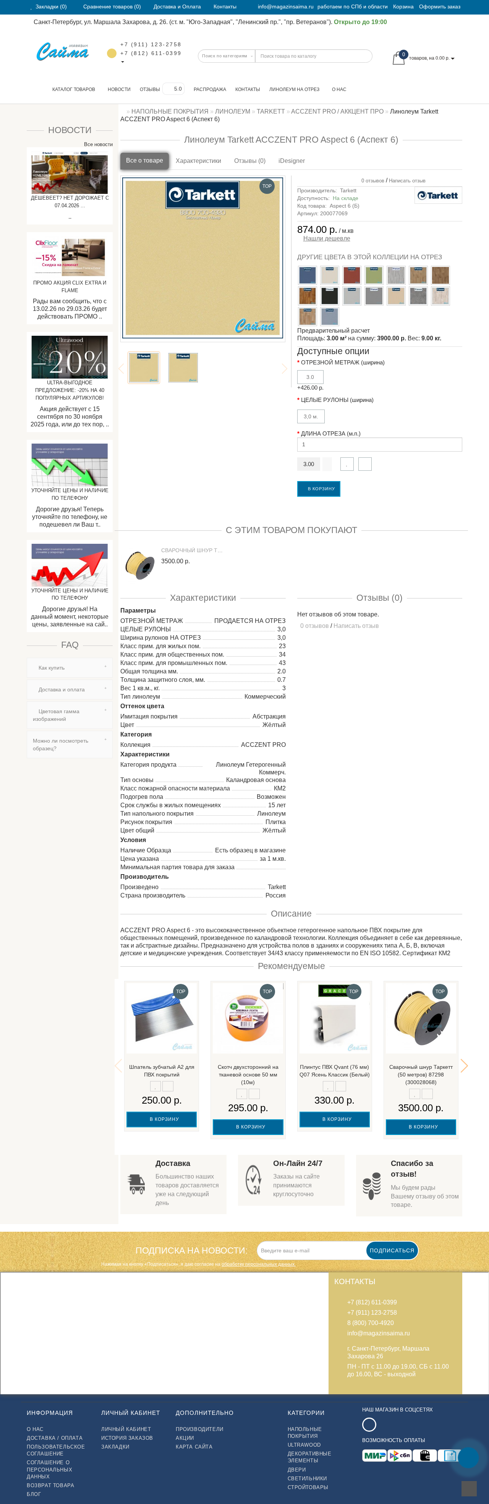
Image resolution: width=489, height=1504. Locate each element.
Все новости (98, 144)
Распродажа (210, 89)
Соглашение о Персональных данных (49, 1469)
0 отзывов (371, 181)
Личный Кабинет (126, 1429)
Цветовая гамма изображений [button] (56, 715)
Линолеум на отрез (294, 89)
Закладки (115, 1447)
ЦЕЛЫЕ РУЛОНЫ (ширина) (337, 400)
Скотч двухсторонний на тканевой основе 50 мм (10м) (248, 1074)
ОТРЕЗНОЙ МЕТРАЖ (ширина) (343, 362)
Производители (199, 1429)
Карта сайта (194, 1447)
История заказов (127, 1438)
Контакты (247, 89)
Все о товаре (144, 160)
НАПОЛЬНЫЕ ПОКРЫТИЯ (305, 1432)
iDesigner (292, 161)
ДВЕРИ (297, 1470)
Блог (34, 1494)
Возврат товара (50, 1485)
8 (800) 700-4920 (370, 1323)
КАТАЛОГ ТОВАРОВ (72, 89)
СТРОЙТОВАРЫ (308, 1487)
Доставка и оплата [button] (61, 689)
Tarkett (348, 190)
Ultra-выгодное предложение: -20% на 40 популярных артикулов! (69, 390)
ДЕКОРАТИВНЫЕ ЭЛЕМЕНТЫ (310, 1457)
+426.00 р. (310, 382)
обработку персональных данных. (259, 1264)
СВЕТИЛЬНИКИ (307, 1478)
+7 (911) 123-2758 (151, 44)
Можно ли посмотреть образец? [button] (60, 744)
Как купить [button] (51, 668)
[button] (464, 1065)
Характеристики (198, 161)
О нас (339, 89)
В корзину (320, 488)
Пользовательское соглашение (56, 1450)
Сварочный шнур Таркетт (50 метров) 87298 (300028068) (421, 1074)
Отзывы (150, 89)
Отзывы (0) (250, 161)
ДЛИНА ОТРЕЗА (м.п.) (331, 433)
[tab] (69, 667)
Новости (119, 89)
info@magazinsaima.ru (286, 6)
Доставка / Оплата (55, 1438)
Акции (185, 1438)
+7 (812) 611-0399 (151, 53)
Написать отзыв (407, 181)
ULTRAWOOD (304, 1445)
